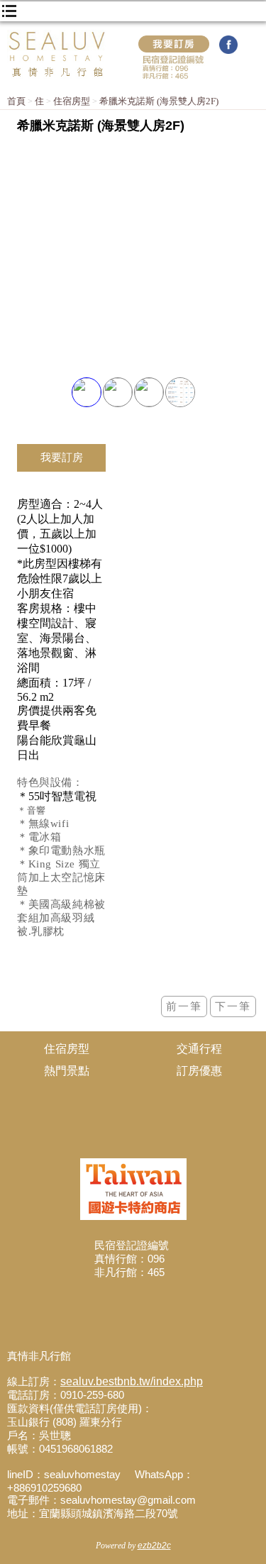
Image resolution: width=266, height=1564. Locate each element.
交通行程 (199, 1049)
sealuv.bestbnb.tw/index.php (131, 1381)
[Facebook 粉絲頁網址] (228, 51)
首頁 (16, 101)
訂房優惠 (199, 1071)
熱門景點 (66, 1071)
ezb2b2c (154, 1546)
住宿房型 (71, 101)
